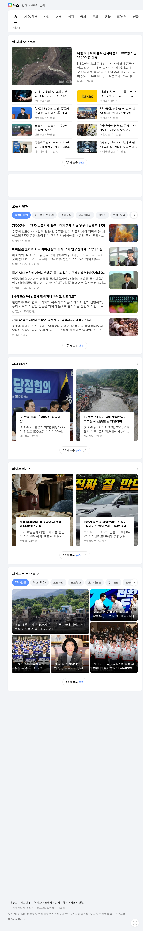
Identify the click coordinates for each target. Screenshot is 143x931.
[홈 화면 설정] (135, 923)
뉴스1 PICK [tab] (39, 582)
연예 (25, 5)
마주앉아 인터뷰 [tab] (44, 215)
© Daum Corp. (16, 919)
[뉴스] (16, 5)
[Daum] (10, 5)
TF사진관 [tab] (20, 582)
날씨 (42, 5)
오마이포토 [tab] (94, 582)
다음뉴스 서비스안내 (19, 902)
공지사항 (60, 902)
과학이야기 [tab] (21, 215)
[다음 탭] (134, 215)
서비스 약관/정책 (77, 902)
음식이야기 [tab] (84, 215)
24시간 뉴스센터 (43, 902)
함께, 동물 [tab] (119, 215)
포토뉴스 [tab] (58, 582)
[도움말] (136, 364)
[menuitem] (15, 16)
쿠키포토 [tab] (113, 582)
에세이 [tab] (102, 215)
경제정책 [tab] (66, 215)
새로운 (77, 162)
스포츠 (33, 5)
